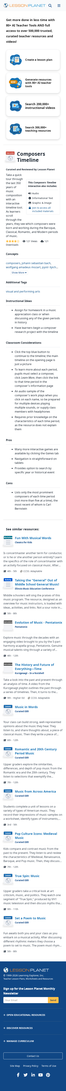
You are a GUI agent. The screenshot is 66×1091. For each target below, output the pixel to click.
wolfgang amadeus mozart (23, 267)
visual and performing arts (23, 291)
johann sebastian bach (36, 263)
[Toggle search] (50, 5)
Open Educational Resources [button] (26, 1015)
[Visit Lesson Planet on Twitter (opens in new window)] (25, 1074)
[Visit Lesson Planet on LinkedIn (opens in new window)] (33, 1074)
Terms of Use (48, 1065)
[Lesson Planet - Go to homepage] (24, 5)
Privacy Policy (30, 1065)
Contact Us (33, 1056)
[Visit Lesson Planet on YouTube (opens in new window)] (40, 1074)
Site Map (15, 1065)
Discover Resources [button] (20, 1028)
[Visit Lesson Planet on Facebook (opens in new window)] (18, 1074)
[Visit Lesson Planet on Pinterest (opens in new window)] (48, 1074)
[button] (59, 5)
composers (13, 263)
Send (53, 1000)
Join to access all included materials (42, 209)
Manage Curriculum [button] (20, 1041)
